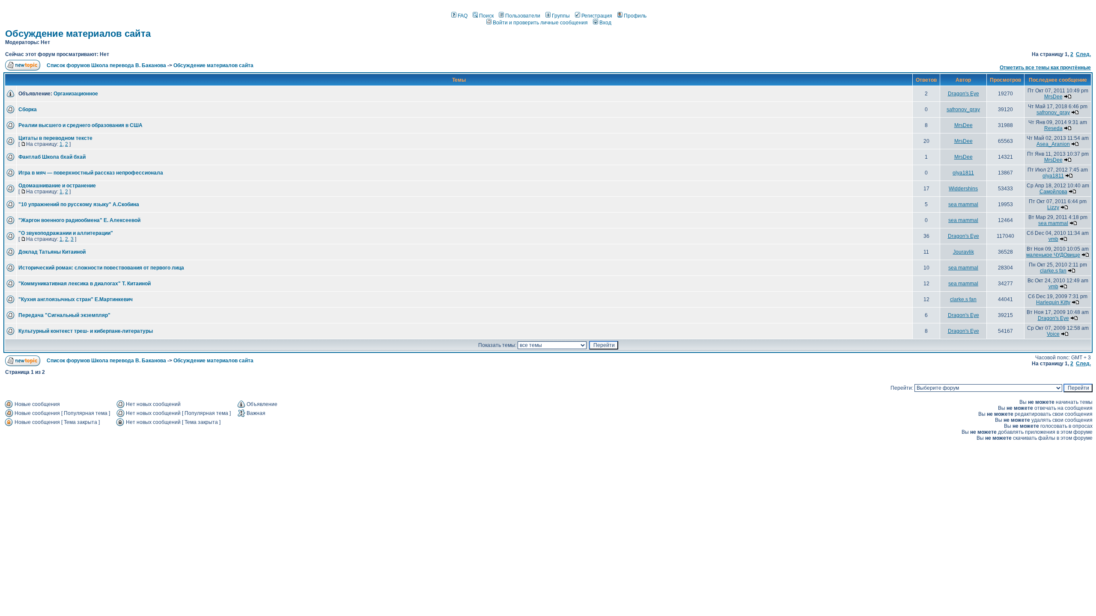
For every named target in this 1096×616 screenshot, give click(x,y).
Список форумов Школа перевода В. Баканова (106, 65)
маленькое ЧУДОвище (1053, 255)
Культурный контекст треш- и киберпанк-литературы (85, 331)
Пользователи (522, 16)
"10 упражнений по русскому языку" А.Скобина (78, 204)
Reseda (1053, 128)
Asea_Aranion (1053, 144)
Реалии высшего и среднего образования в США (80, 125)
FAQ (463, 16)
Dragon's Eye (963, 94)
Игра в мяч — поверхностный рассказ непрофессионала (90, 173)
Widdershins (963, 189)
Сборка (27, 110)
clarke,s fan (1053, 271)
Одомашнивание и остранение (57, 186)
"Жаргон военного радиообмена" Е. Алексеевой (79, 220)
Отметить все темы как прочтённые (1045, 68)
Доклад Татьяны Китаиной (52, 252)
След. (1083, 54)
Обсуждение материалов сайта (78, 33)
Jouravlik (963, 252)
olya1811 (963, 173)
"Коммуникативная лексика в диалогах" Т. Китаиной (84, 284)
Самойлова (1053, 192)
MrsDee (1053, 97)
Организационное (76, 94)
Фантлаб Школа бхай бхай (52, 157)
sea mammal (963, 204)
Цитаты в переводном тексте (55, 138)
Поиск (486, 16)
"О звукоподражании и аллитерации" (65, 233)
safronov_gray (963, 110)
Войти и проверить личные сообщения (540, 23)
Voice (1053, 334)
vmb (1053, 239)
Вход (605, 23)
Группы (561, 16)
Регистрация (596, 16)
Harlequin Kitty (1053, 302)
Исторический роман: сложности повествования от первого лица (101, 268)
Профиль (635, 16)
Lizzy (1053, 207)
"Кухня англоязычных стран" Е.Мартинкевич (75, 299)
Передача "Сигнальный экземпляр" (64, 315)
